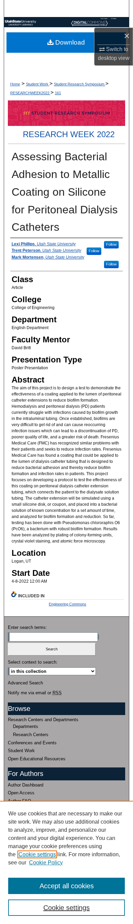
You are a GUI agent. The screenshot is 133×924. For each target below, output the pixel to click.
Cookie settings (37, 854)
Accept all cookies (67, 886)
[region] (66, 862)
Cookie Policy (46, 862)
